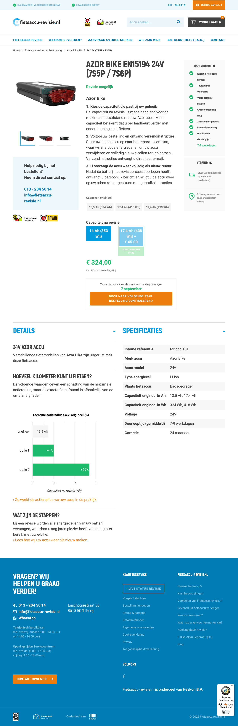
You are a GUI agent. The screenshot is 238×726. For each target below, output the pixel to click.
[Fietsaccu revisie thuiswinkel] (25, 218)
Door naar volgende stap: (131, 298)
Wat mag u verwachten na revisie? (200, 622)
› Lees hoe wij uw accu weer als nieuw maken (50, 540)
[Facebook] (124, 676)
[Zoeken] (178, 22)
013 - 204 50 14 (176, 5)
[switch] (225, 712)
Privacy (127, 642)
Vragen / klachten (134, 598)
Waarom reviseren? (190, 615)
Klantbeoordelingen (190, 593)
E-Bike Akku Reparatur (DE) (195, 637)
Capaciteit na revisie (102, 222)
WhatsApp (27, 618)
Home (16, 50)
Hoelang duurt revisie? (192, 630)
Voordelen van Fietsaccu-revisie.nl (200, 601)
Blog (181, 644)
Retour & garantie (134, 613)
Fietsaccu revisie (34, 50)
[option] (46, 93)
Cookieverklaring (133, 634)
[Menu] (232, 686)
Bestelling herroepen (136, 605)
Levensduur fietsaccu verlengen (198, 608)
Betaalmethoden (133, 620)
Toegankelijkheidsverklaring (141, 649)
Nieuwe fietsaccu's (190, 586)
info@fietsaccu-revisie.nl (38, 198)
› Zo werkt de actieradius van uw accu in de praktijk (54, 499)
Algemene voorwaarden (138, 627)
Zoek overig (55, 50)
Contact (218, 40)
